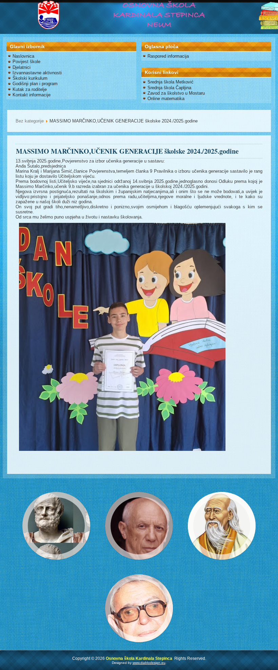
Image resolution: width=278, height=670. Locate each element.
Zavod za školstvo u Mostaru (176, 93)
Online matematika (165, 98)
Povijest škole (26, 61)
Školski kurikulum (30, 78)
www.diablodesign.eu (149, 663)
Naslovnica (23, 56)
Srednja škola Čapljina (169, 87)
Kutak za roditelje (30, 89)
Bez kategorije (30, 120)
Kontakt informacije (32, 94)
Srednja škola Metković (170, 81)
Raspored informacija (168, 56)
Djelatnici (22, 67)
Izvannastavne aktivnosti (37, 72)
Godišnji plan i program (35, 83)
